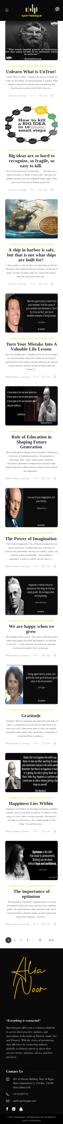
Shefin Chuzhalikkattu (31, 1120)
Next (51, 940)
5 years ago (21, 96)
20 (40, 940)
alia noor (12, 96)
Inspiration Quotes (41, 66)
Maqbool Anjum (12, 377)
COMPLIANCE (17, 66)
